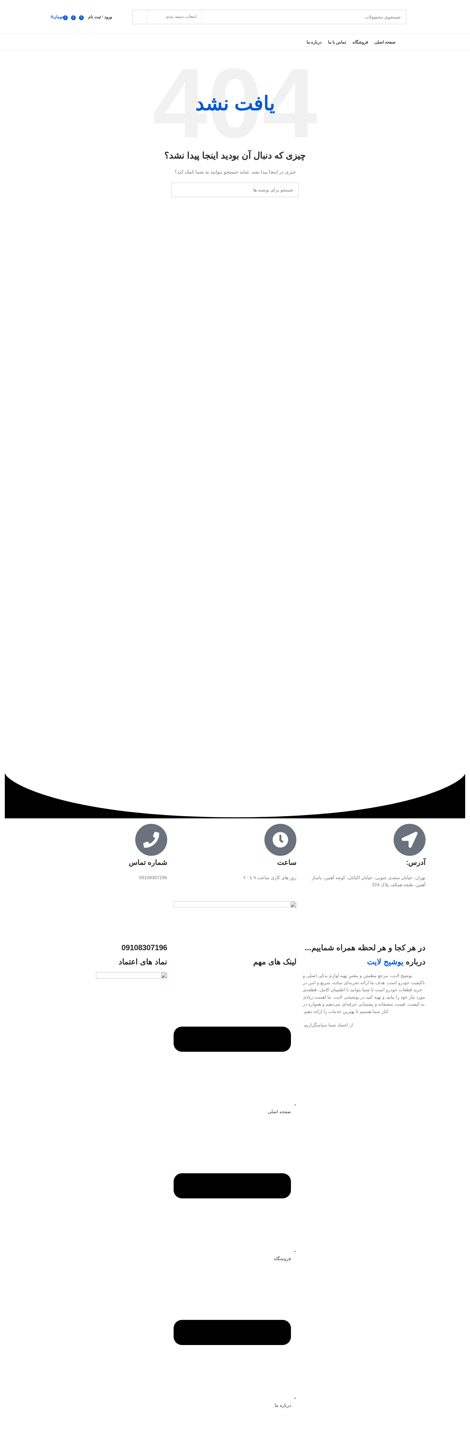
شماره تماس (148, 862)
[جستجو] (139, 17)
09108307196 (144, 947)
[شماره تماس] (151, 840)
